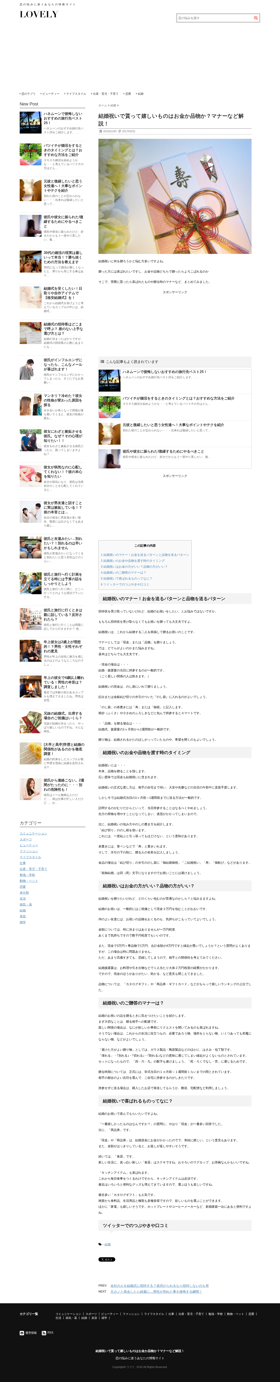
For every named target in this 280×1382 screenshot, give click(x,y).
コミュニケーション (33, 833)
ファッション (29, 851)
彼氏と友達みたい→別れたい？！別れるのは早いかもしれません (63, 543)
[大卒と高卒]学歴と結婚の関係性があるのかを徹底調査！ (64, 749)
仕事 (23, 863)
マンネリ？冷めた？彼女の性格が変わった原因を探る (63, 400)
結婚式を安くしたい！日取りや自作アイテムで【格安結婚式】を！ (63, 293)
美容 (23, 916)
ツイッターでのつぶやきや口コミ (125, 584)
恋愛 (128, 93)
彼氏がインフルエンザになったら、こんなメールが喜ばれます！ (63, 364)
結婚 (141, 93)
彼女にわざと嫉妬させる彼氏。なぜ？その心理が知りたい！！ (63, 436)
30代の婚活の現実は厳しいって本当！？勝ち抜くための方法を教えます (63, 257)
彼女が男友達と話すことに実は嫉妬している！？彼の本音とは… (63, 507)
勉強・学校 (27, 875)
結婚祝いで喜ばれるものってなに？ (126, 578)
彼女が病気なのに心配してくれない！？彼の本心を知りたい (63, 471)
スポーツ (26, 839)
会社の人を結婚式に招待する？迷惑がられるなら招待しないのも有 (159, 1285)
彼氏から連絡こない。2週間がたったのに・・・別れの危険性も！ (64, 784)
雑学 (23, 922)
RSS (50, 1332)
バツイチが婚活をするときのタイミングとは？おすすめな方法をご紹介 (179, 398)
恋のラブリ (28, 93)
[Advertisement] (140, 55)
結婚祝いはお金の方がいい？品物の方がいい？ (134, 566)
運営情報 (31, 1332)
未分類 (24, 892)
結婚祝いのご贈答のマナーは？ (123, 572)
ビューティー (51, 93)
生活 (23, 898)
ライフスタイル (76, 93)
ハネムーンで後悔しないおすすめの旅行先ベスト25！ (165, 372)
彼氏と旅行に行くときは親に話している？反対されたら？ (63, 614)
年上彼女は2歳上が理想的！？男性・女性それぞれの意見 (63, 646)
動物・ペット (29, 881)
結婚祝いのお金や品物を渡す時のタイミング (133, 560)
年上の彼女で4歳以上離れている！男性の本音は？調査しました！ (64, 682)
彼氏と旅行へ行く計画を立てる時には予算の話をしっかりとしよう (63, 578)
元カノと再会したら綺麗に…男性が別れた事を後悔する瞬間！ (156, 1291)
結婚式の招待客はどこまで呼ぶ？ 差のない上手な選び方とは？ (63, 328)
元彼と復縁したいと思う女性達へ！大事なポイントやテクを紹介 (173, 425)
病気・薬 (26, 904)
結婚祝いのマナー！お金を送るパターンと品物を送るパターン (145, 554)
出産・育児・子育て (106, 93)
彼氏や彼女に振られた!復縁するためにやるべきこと (163, 451)
